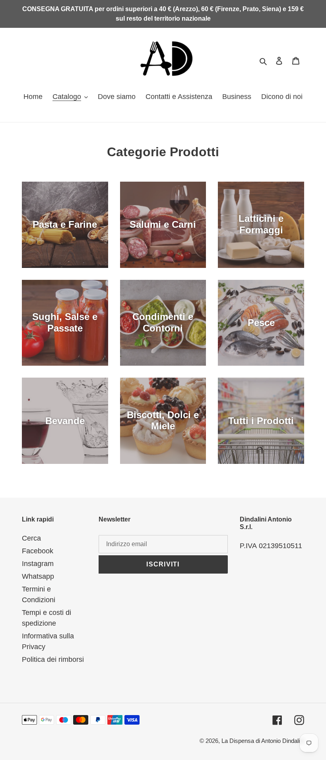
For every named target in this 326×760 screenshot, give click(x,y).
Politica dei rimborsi (53, 659)
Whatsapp (38, 576)
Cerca (31, 538)
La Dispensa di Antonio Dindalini (262, 740)
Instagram (38, 564)
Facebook (37, 551)
